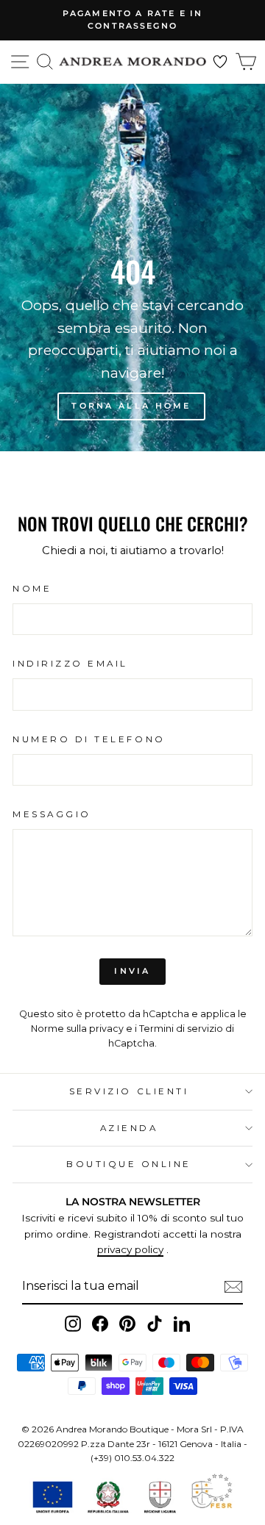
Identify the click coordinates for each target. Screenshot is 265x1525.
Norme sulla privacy (77, 1028)
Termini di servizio (181, 1028)
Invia (132, 971)
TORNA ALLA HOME (131, 406)
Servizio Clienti (129, 1091)
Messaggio (52, 814)
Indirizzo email (70, 664)
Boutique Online (128, 1164)
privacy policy (130, 1249)
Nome (32, 589)
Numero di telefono (89, 739)
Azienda (129, 1128)
